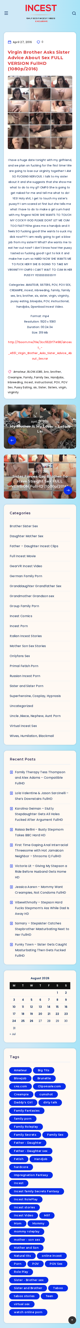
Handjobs (57, 377)
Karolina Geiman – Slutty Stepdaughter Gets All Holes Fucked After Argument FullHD (39, 814)
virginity (13, 392)
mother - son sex (27, 1239)
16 (66, 1007)
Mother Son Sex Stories (28, 646)
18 (23, 1014)
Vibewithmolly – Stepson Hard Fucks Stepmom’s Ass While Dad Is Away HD (42, 908)
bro (46, 372)
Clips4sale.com (49, 1086)
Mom (18, 1223)
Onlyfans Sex (20, 656)
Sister (42, 387)
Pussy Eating (23, 387)
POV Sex (56, 1264)
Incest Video (23, 1215)
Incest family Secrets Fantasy (36, 1191)
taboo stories (24, 1296)
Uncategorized (21, 706)
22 (57, 1014)
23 (66, 1014)
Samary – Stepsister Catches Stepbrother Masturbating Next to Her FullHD (42, 929)
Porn (17, 1264)
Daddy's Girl (23, 1102)
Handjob (41, 1159)
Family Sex (41, 377)
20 (40, 1014)
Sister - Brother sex (28, 1280)
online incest (52, 1255)
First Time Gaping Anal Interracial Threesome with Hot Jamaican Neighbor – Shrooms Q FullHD (41, 851)
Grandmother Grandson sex (32, 596)
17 (14, 1014)
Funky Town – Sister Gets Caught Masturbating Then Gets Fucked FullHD (41, 950)
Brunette (44, 1078)
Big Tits (44, 1070)
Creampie (15, 377)
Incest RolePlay (26, 1199)
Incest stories (24, 1207)
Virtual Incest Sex (23, 726)
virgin (62, 387)
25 (23, 1021)
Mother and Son (26, 1247)
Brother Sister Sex (24, 526)
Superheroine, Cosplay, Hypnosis (35, 696)
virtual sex (22, 1304)
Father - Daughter (28, 1142)
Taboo (58, 1288)
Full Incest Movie (23, 556)
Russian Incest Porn (25, 676)
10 (14, 1007)
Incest (28, 382)
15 (57, 1007)
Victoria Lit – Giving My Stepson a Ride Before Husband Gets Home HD (41, 872)
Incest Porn (19, 626)
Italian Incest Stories (26, 636)
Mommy (38, 1223)
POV (57, 382)
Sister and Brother (28, 1288)
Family (28, 377)
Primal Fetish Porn (24, 666)
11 (23, 1007)
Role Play (21, 1272)
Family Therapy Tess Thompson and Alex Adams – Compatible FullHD (40, 778)
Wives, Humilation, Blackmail (32, 736)
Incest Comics (21, 616)
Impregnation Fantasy (31, 1175)
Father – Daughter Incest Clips (34, 546)
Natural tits (22, 1255)
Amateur (19, 372)
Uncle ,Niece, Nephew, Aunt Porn (35, 716)
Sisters (52, 387)
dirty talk (50, 1102)
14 (48, 1007)
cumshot (46, 1094)
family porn (23, 1118)
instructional (43, 382)
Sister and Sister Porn (26, 686)
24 (14, 1021)
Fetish (18, 1159)
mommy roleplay (26, 1231)
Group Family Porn (24, 606)
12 (31, 1007)
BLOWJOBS (34, 372)
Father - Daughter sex (31, 1151)
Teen (49, 1296)
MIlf (47, 1215)
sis (35, 387)
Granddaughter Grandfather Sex (36, 586)
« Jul (13, 1034)
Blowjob (20, 1078)
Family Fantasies (27, 1110)
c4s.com (20, 1086)
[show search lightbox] (74, 14)
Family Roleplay (26, 1126)
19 (31, 1014)
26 (31, 1021)
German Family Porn (26, 576)
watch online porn (28, 1312)
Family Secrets (25, 1134)
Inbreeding (15, 382)
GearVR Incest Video (26, 566)
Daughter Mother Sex (26, 536)
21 (49, 1014)
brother (55, 372)
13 (40, 1007)
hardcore (21, 1167)
